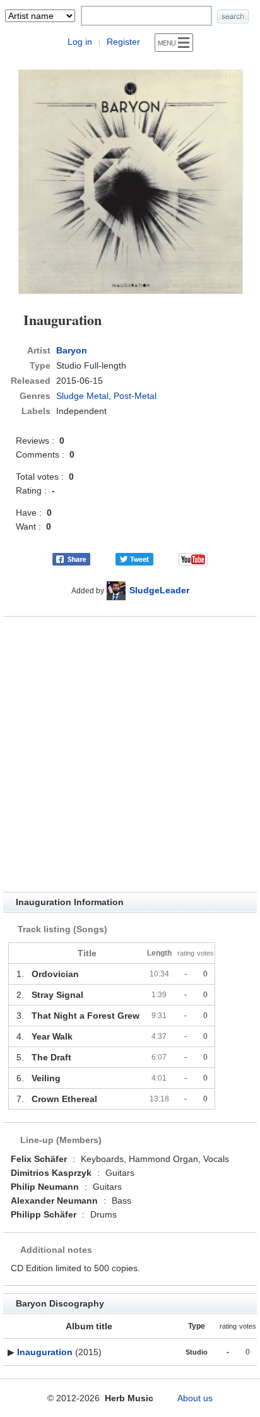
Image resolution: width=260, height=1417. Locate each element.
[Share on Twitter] (134, 559)
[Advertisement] (130, 754)
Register (123, 42)
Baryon (71, 350)
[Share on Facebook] (71, 559)
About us (195, 1398)
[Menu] (174, 42)
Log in (80, 42)
